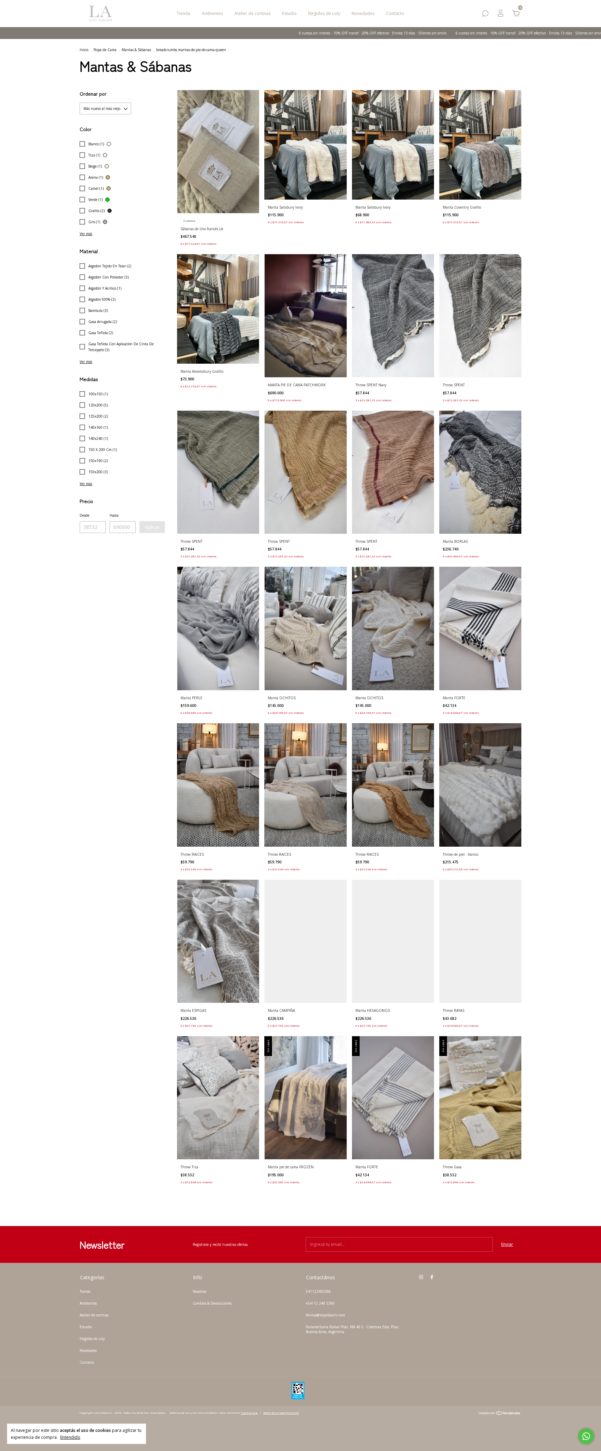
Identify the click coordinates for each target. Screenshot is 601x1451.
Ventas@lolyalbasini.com (325, 1315)
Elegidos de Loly (324, 13)
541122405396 (318, 1291)
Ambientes (212, 13)
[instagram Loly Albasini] (421, 1277)
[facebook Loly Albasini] (432, 1277)
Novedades (363, 13)
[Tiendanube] (499, 1414)
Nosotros (199, 1291)
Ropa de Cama (105, 49)
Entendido (70, 1437)
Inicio (84, 49)
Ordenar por (93, 93)
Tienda (183, 13)
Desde (84, 515)
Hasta (114, 515)
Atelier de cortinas (252, 13)
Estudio (289, 13)
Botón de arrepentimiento (281, 1412)
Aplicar (152, 527)
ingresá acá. (249, 1412)
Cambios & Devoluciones (212, 1303)
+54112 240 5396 (320, 1303)
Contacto (395, 13)
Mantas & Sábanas (136, 49)
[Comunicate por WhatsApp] (586, 1436)
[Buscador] (485, 14)
